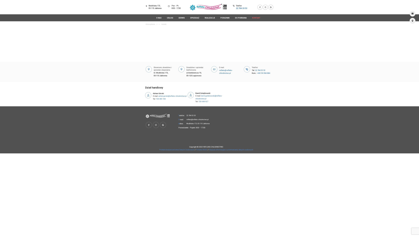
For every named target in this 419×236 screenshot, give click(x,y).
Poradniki (225, 18)
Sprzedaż (194, 18)
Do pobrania (241, 18)
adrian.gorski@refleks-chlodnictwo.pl (172, 96)
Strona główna (150, 24)
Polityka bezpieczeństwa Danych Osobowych (176, 150)
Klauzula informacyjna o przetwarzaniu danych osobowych (231, 150)
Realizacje (210, 18)
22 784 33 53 (241, 8)
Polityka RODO (201, 150)
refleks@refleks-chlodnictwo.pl (197, 120)
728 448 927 (203, 102)
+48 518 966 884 (263, 73)
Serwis (182, 18)
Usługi (170, 18)
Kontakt (256, 18)
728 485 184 (161, 99)
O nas (158, 18)
